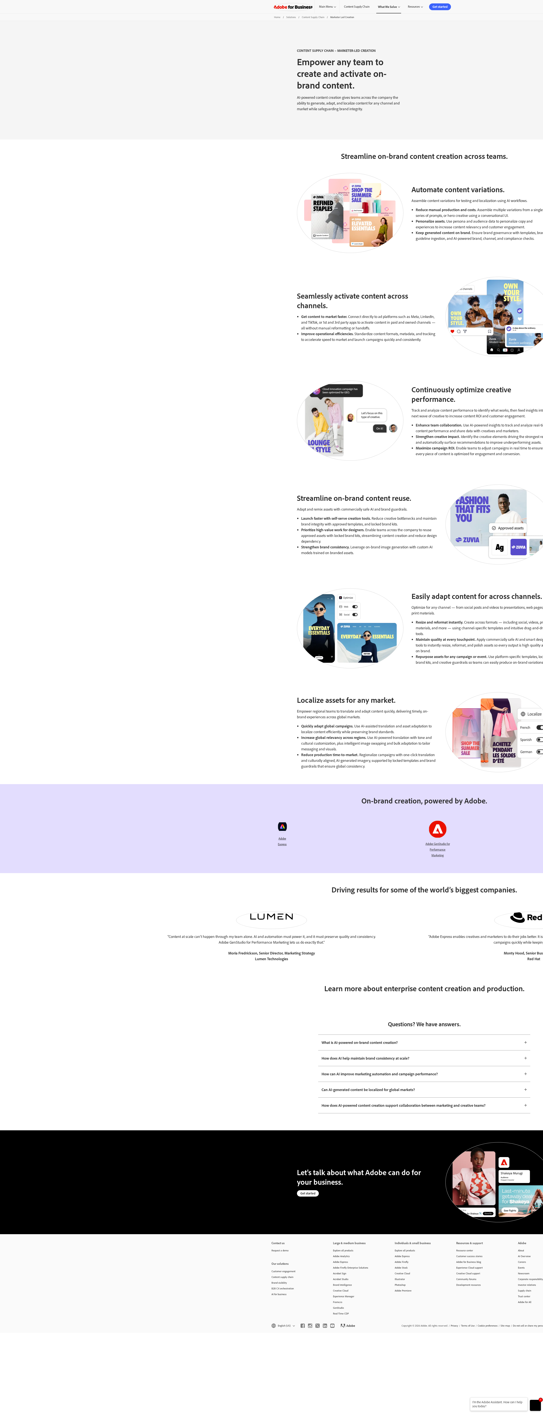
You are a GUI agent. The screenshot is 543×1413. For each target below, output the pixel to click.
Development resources (468, 1284)
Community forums (466, 1279)
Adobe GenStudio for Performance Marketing (437, 849)
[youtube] (332, 1326)
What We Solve (387, 6)
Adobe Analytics (341, 1256)
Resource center (464, 1250)
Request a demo (280, 1250)
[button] (283, 1325)
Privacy (454, 1325)
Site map (505, 1325)
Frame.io (337, 1302)
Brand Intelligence (342, 1284)
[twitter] (317, 1326)
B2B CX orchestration (283, 1288)
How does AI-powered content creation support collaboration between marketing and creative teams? (404, 1105)
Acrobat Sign (339, 1273)
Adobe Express (340, 1261)
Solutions (291, 17)
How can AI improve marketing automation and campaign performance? (380, 1073)
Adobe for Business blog (468, 1261)
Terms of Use (468, 1325)
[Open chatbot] (535, 1405)
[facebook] (303, 1326)
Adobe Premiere (403, 1290)
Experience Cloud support (469, 1267)
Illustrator (400, 1279)
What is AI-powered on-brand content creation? (360, 1042)
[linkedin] (325, 1326)
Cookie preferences (488, 1325)
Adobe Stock (401, 1267)
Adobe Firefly (402, 1261)
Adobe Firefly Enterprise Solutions (350, 1267)
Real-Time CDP (341, 1313)
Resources (414, 6)
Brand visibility (279, 1282)
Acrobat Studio (340, 1279)
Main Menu (326, 6)
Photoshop (400, 1284)
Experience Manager (343, 1296)
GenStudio (338, 1307)
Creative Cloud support (468, 1273)
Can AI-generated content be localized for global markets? (368, 1089)
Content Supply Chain (356, 6)
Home (277, 17)
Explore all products (343, 1250)
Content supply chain (282, 1277)
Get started (440, 7)
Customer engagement (283, 1271)
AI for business (279, 1294)
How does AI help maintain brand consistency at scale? (365, 1058)
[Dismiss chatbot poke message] (467, 1400)
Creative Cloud (340, 1290)
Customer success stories (469, 1256)
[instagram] (310, 1326)
